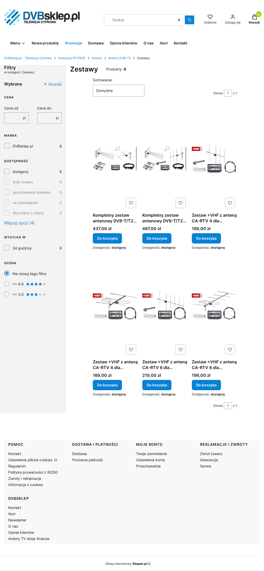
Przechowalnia (148, 466)
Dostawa (79, 453)
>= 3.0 (18, 294)
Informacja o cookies (25, 484)
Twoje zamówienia (151, 453)
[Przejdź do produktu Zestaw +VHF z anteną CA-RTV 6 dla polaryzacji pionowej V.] (165, 305)
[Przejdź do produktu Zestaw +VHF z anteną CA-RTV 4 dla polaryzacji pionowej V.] (214, 158)
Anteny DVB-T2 (119, 58)
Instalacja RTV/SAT (72, 58)
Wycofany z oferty (28, 213)
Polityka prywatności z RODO (33, 472)
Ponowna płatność (87, 460)
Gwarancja (209, 460)
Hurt (11, 514)
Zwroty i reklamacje (24, 478)
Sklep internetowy (126, 564)
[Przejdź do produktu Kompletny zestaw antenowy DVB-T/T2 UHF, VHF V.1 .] (165, 158)
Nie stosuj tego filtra (29, 273)
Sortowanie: (103, 80)
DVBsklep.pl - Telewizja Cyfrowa (28, 58)
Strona (218, 93)
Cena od (11, 108)
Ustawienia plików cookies (30, 460)
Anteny (97, 58)
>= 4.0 (18, 284)
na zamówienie (25, 202)
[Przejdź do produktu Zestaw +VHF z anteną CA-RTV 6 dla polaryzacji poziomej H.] (214, 305)
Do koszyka (107, 238)
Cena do (44, 108)
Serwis (205, 466)
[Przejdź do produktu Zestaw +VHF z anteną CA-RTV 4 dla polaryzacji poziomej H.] (115, 305)
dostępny (21, 171)
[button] (189, 19)
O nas (13, 526)
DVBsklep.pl (23, 146)
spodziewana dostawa (32, 192)
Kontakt (14, 453)
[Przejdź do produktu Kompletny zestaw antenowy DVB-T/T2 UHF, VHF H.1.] (115, 158)
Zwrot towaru (211, 453)
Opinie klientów (21, 532)
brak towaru (23, 182)
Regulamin (17, 466)
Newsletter (17, 520)
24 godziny (22, 248)
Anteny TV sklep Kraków (29, 538)
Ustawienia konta (150, 460)
